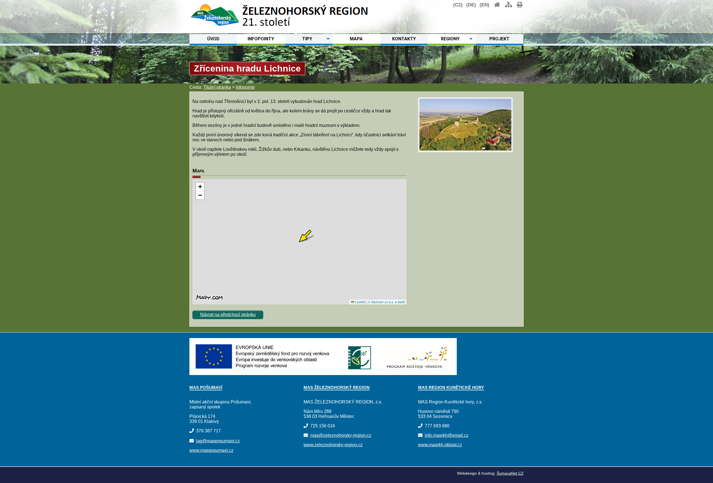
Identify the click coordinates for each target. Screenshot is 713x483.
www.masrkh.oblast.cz (440, 444)
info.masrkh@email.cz (446, 435)
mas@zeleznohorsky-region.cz (340, 435)
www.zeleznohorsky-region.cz (333, 444)
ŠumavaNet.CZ (510, 473)
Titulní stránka (217, 87)
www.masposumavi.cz (211, 450)
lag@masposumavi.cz (218, 440)
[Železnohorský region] (214, 27)
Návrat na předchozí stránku (228, 314)
